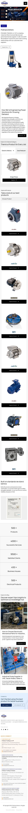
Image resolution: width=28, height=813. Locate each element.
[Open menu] (25, 3)
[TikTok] (3, 729)
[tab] (12, 20)
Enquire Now (5, 47)
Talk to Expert (5, 705)
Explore (13, 180)
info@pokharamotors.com (8, 784)
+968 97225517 (6, 797)
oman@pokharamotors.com (8, 798)
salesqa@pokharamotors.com (8, 765)
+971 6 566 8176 (18, 705)
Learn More (20, 643)
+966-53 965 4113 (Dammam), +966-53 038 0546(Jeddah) (14, 783)
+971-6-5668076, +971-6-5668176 (9, 750)
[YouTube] (5, 729)
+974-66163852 (6, 764)
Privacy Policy (19, 810)
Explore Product (13, 233)
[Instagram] (7, 729)
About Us (21, 135)
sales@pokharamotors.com (8, 751)
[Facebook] (1, 729)
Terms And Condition (10, 810)
